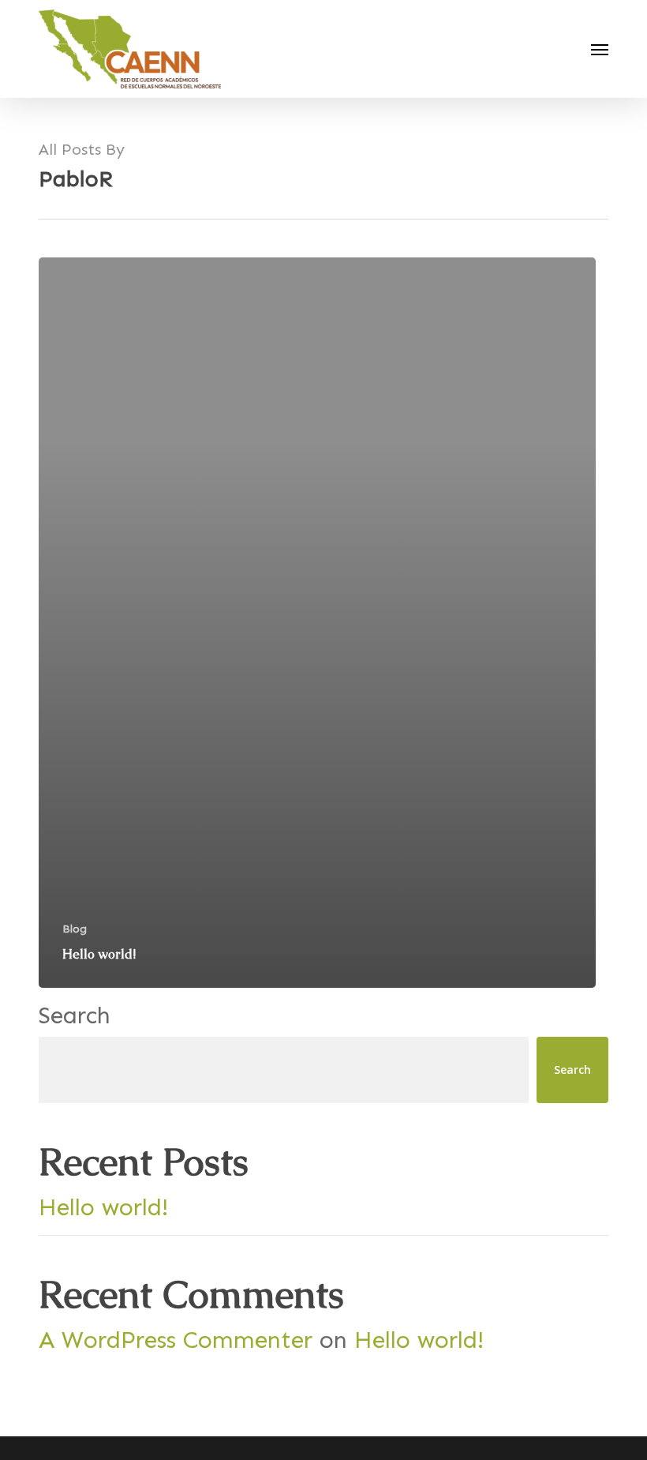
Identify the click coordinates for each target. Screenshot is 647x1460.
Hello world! (103, 1207)
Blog (74, 929)
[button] (599, 49)
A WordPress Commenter (175, 1340)
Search (74, 1015)
